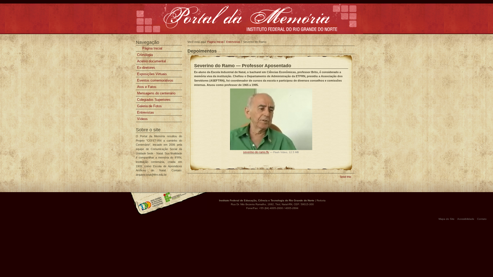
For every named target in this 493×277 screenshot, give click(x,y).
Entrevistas (233, 41)
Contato (482, 218)
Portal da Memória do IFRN (246, 19)
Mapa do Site (446, 218)
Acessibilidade (465, 218)
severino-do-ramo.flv (256, 152)
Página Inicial (151, 48)
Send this (345, 176)
